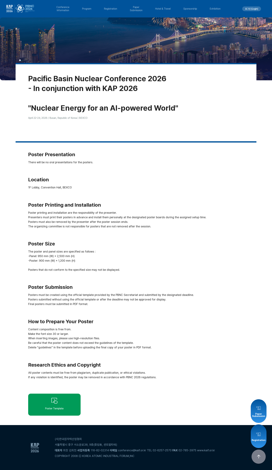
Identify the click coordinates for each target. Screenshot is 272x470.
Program (86, 8)
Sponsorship (190, 8)
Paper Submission (136, 9)
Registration (110, 8)
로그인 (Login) (251, 9)
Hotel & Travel (163, 8)
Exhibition (215, 8)
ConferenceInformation (62, 9)
